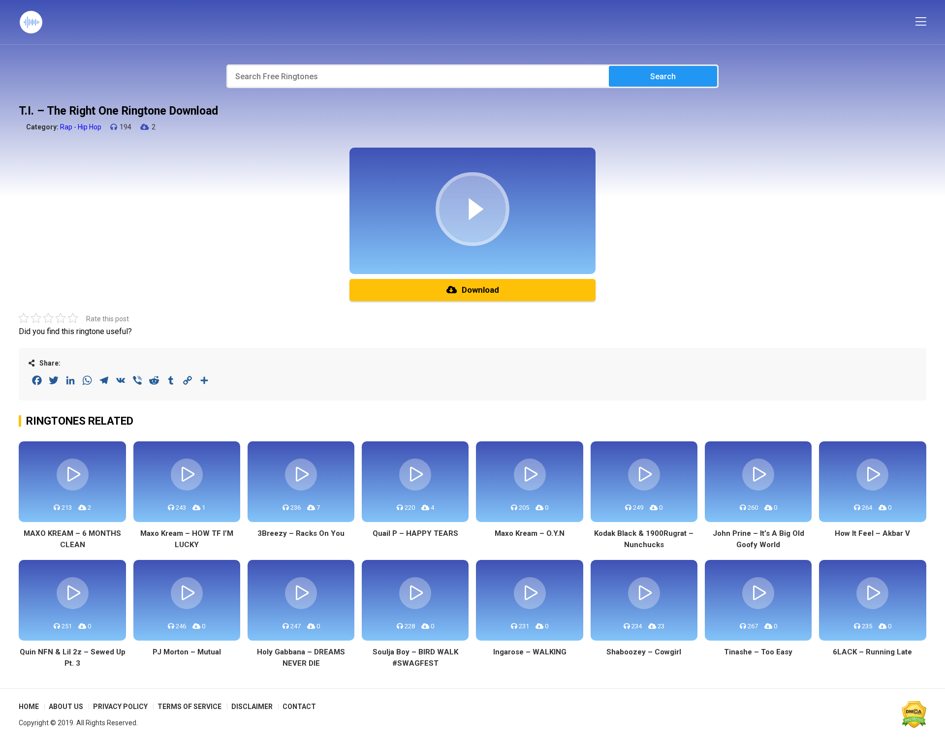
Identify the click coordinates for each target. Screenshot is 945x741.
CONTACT (299, 706)
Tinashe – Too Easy (758, 652)
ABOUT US (66, 706)
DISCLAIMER (252, 706)
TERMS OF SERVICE (189, 706)
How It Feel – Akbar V (872, 533)
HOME (29, 706)
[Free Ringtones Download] (31, 22)
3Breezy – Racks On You (301, 533)
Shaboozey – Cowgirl (643, 652)
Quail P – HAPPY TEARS (415, 533)
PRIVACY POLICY (120, 706)
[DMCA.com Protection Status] (914, 714)
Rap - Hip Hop (80, 127)
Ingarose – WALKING (530, 652)
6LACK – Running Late (872, 652)
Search (663, 76)
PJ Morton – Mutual (187, 652)
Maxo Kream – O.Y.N (530, 533)
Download (480, 290)
